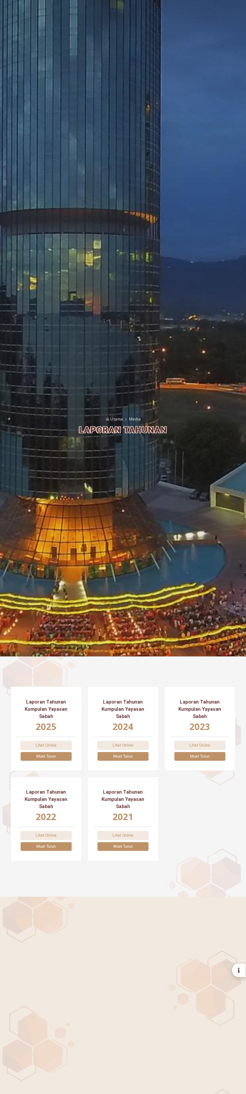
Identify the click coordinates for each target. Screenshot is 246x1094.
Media (135, 419)
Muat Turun (46, 756)
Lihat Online (46, 745)
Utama (116, 419)
